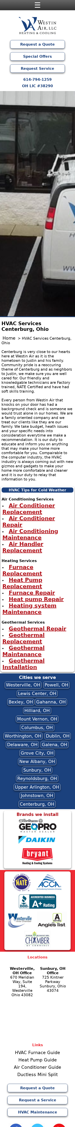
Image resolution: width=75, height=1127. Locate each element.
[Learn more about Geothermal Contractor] (37, 832)
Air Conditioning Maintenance (30, 534)
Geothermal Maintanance (23, 650)
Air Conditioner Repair (28, 521)
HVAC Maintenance (37, 1112)
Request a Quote (37, 44)
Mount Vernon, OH (37, 719)
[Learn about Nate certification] (22, 890)
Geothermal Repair (37, 628)
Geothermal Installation (23, 663)
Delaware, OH (22, 744)
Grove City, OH (37, 753)
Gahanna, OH (51, 702)
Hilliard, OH (37, 710)
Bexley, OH (21, 702)
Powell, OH (56, 685)
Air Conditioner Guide (37, 1067)
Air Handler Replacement (22, 547)
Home (9, 338)
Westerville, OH (23, 685)
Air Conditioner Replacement (28, 508)
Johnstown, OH (37, 795)
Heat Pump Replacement (22, 583)
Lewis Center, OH (37, 693)
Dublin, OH (58, 736)
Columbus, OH (37, 727)
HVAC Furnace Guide (37, 1052)
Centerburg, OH (37, 804)
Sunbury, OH (37, 770)
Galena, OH (54, 744)
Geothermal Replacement (23, 638)
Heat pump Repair (36, 599)
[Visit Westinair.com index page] (37, 26)
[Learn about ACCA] (49, 890)
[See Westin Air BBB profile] (37, 908)
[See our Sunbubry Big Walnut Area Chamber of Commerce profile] (37, 946)
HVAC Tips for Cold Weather (37, 490)
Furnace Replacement (22, 570)
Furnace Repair (32, 592)
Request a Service (37, 1100)
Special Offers (37, 56)
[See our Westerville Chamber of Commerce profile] (20, 927)
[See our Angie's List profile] (52, 927)
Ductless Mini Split (37, 1074)
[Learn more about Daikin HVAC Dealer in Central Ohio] (37, 844)
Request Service (37, 68)
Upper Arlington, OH (37, 787)
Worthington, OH (23, 736)
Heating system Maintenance (29, 608)
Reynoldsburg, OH (37, 778)
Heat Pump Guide (37, 1060)
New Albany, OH (37, 761)
